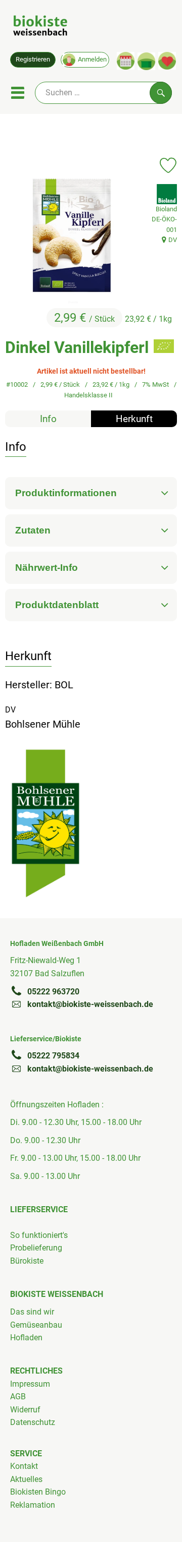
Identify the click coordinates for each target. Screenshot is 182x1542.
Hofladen (26, 1337)
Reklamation (32, 1505)
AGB (18, 1396)
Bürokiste (26, 1261)
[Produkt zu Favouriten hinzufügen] (168, 165)
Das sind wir (32, 1312)
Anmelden (92, 59)
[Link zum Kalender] (125, 61)
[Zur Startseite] (40, 27)
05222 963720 (53, 991)
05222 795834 (53, 1055)
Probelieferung (36, 1248)
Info (48, 419)
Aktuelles (26, 1479)
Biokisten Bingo (38, 1492)
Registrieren (33, 59)
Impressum (30, 1384)
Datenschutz (32, 1422)
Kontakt (24, 1466)
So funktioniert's (39, 1235)
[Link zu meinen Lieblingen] (167, 61)
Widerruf (25, 1409)
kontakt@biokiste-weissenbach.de (90, 1004)
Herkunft (134, 419)
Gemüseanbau (36, 1325)
